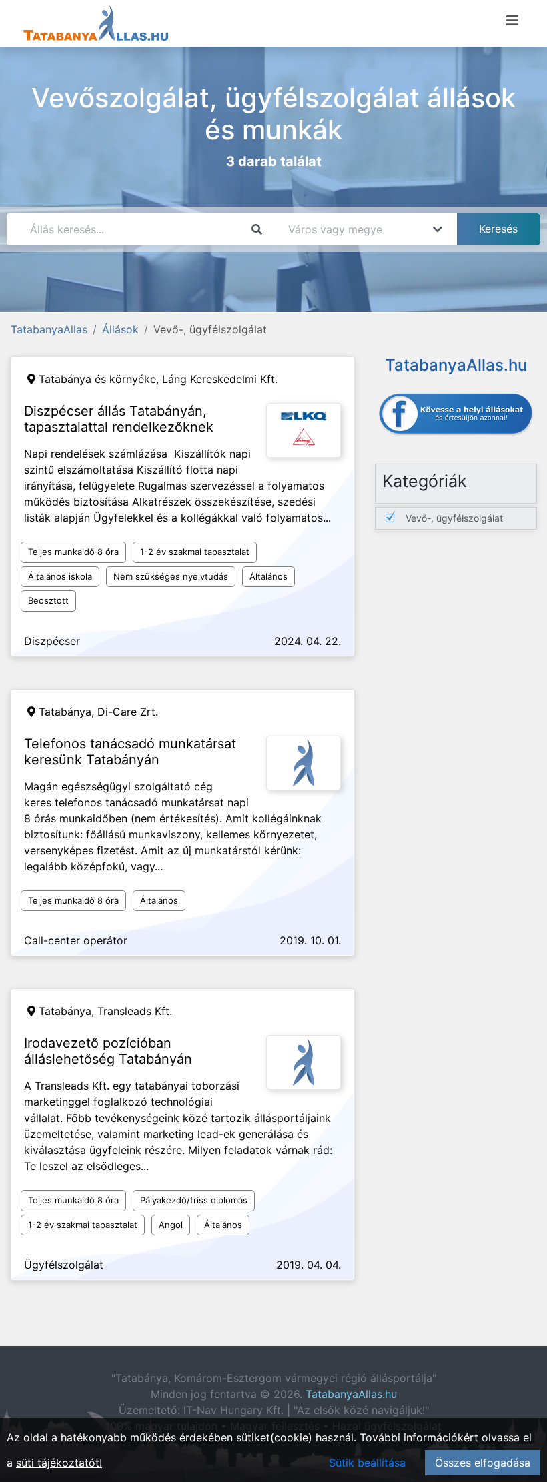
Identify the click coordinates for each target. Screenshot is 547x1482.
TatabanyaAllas (49, 329)
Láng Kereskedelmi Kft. (220, 379)
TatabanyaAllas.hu (351, 1394)
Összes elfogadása (482, 1462)
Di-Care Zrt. (127, 711)
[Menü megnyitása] (512, 20)
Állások (120, 329)
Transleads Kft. (134, 1011)
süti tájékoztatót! (59, 1462)
